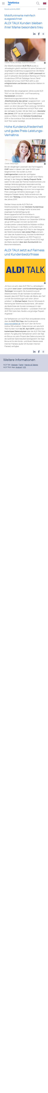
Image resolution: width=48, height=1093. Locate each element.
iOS (24, 367)
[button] (34, 33)
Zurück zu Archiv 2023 (12, 9)
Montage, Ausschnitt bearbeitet (25, 62)
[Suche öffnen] (38, 3)
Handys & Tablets (31, 365)
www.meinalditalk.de (12, 323)
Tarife (21, 365)
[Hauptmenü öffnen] (3, 3)
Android (19, 367)
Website (14, 365)
